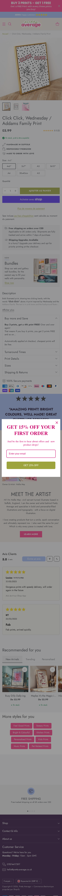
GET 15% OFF (31, 465)
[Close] (56, 422)
